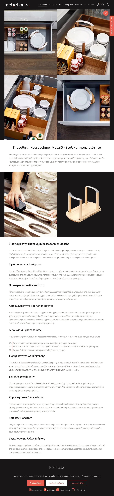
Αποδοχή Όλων (35, 483)
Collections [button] (43, 5)
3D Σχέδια (53, 5)
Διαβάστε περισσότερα (91, 476)
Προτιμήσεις (65, 490)
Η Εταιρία (78, 5)
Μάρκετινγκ (80, 490)
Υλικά (61, 5)
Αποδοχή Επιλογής (56, 483)
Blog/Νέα (69, 5)
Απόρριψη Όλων (78, 483)
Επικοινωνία (89, 5)
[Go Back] (105, 13)
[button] (103, 4)
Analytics (51, 490)
